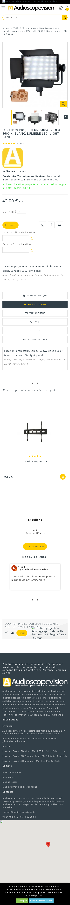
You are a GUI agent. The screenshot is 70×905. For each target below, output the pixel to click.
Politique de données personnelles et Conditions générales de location (29, 740)
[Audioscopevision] (31, 8)
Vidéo (16, 28)
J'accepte (22, 900)
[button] (48, 844)
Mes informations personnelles (19, 786)
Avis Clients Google (35, 339)
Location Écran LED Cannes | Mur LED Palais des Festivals (34, 756)
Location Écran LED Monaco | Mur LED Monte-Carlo (31, 760)
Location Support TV (35, 461)
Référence (9, 171)
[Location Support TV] (35, 432)
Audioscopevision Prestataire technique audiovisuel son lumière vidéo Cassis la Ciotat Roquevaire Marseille (33, 732)
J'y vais (21, 636)
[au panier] (63, 477)
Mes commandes (11, 772)
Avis (37, 321)
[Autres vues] (4, 117)
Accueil (6, 28)
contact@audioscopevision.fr (18, 812)
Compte (7, 765)
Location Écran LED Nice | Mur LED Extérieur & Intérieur (33, 751)
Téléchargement (35, 313)
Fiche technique (37, 295)
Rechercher (65, 17)
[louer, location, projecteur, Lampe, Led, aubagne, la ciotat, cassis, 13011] (18, 117)
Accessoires (51, 28)
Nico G (22, 567)
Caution (35, 330)
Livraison (7, 725)
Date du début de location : (19, 232)
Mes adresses (9, 781)
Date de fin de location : (17, 244)
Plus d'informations (41, 900)
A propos (7, 746)
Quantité (9, 212)
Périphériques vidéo (32, 28)
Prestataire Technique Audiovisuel (24, 176)
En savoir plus (37, 304)
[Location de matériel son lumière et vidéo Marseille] (35, 2)
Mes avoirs (8, 777)
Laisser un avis (35, 546)
